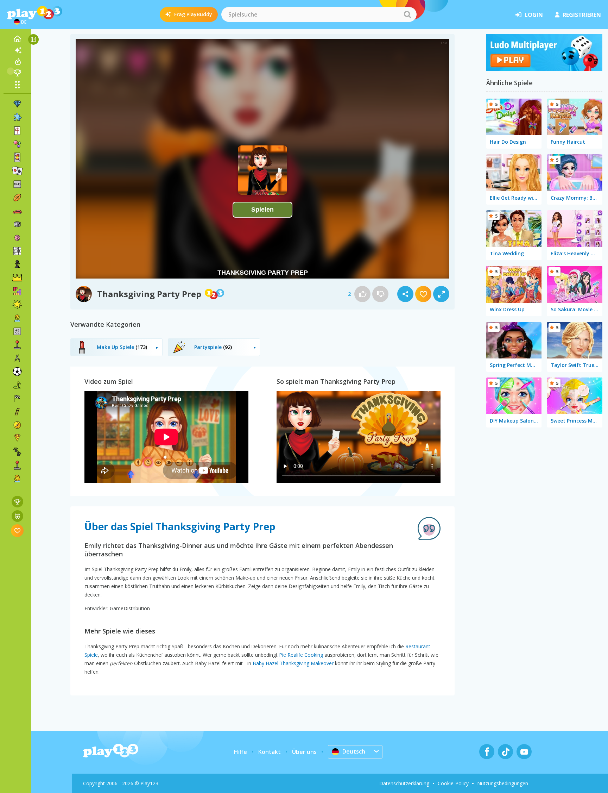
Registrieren (582, 15)
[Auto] (17, 211)
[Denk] (17, 237)
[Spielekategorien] (17, 84)
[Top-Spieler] (17, 73)
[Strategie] (17, 278)
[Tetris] (17, 291)
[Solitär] (17, 170)
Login (534, 15)
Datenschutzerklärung (404, 783)
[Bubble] (17, 144)
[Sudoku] (17, 251)
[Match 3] (17, 104)
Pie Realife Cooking (301, 654)
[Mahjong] (17, 130)
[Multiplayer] (17, 465)
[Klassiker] (17, 385)
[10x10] (17, 184)
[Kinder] (17, 318)
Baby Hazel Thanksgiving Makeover (293, 663)
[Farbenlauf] (544, 69)
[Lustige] (17, 304)
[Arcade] (17, 344)
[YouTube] (524, 751)
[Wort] (17, 331)
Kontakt (269, 752)
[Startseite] (17, 39)
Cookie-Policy (453, 783)
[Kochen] (17, 438)
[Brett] (17, 224)
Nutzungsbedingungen (502, 783)
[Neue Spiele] (17, 50)
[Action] (17, 358)
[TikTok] (505, 751)
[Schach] (17, 264)
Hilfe (240, 752)
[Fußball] (17, 371)
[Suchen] (407, 14)
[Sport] (17, 197)
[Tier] (17, 451)
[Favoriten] (17, 530)
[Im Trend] (17, 62)
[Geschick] (17, 411)
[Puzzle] (17, 117)
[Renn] (17, 398)
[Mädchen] (17, 478)
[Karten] (17, 157)
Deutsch (353, 751)
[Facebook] (486, 751)
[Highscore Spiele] (17, 501)
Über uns (304, 752)
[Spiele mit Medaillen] (17, 516)
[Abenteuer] (17, 425)
